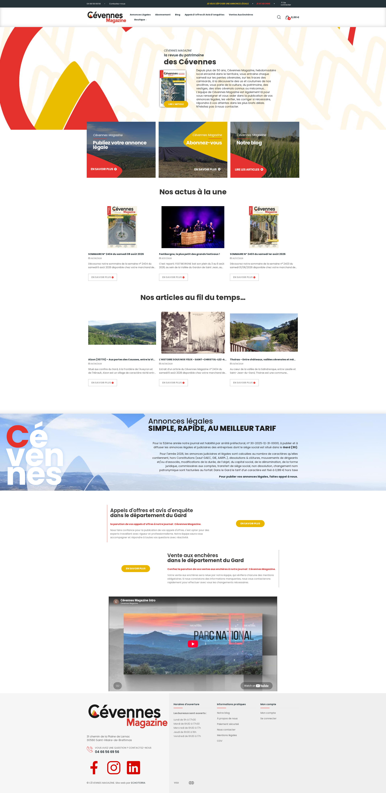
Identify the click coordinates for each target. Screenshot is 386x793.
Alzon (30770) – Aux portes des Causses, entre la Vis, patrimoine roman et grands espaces (122, 359)
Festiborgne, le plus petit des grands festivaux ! (189, 254)
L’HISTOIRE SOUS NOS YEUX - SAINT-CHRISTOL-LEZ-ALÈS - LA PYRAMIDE (193, 359)
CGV (219, 741)
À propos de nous (227, 718)
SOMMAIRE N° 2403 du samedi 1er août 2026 (258, 254)
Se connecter (268, 718)
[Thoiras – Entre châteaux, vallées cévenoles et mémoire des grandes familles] (264, 333)
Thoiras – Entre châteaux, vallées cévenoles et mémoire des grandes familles (264, 359)
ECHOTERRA (138, 783)
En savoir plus (101, 277)
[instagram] (113, 768)
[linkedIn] (133, 768)
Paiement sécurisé (228, 724)
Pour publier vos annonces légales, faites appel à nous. (258, 476)
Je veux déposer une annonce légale (228, 3)
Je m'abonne (263, 3)
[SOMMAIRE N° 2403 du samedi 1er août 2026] (264, 227)
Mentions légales (227, 735)
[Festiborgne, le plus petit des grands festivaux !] (193, 227)
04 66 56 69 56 (94, 3)
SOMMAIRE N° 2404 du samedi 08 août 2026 (116, 254)
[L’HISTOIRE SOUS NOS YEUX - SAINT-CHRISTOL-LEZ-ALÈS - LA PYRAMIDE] (193, 333)
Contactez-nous (117, 3)
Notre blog (223, 713)
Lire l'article (176, 104)
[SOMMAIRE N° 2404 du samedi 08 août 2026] (122, 227)
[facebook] (94, 768)
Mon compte (268, 713)
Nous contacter (226, 729)
